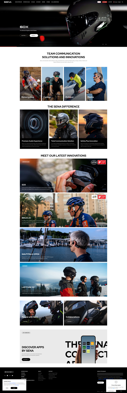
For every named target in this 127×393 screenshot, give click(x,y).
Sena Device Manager (53, 377)
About (39, 371)
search (122, 2)
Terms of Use (106, 378)
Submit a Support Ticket (53, 373)
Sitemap (98, 391)
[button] (103, 44)
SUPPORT (51, 371)
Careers (39, 374)
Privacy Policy (40, 380)
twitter (5, 376)
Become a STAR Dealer (53, 374)
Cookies (101, 391)
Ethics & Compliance (41, 378)
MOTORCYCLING (24, 371)
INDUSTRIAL (23, 378)
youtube (12, 376)
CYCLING (23, 373)
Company (40, 373)
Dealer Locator (41, 377)
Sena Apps (51, 378)
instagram (7, 376)
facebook (10, 376)
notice (113, 388)
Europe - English (9, 371)
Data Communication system (27, 380)
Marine (22, 376)
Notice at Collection (12, 382)
